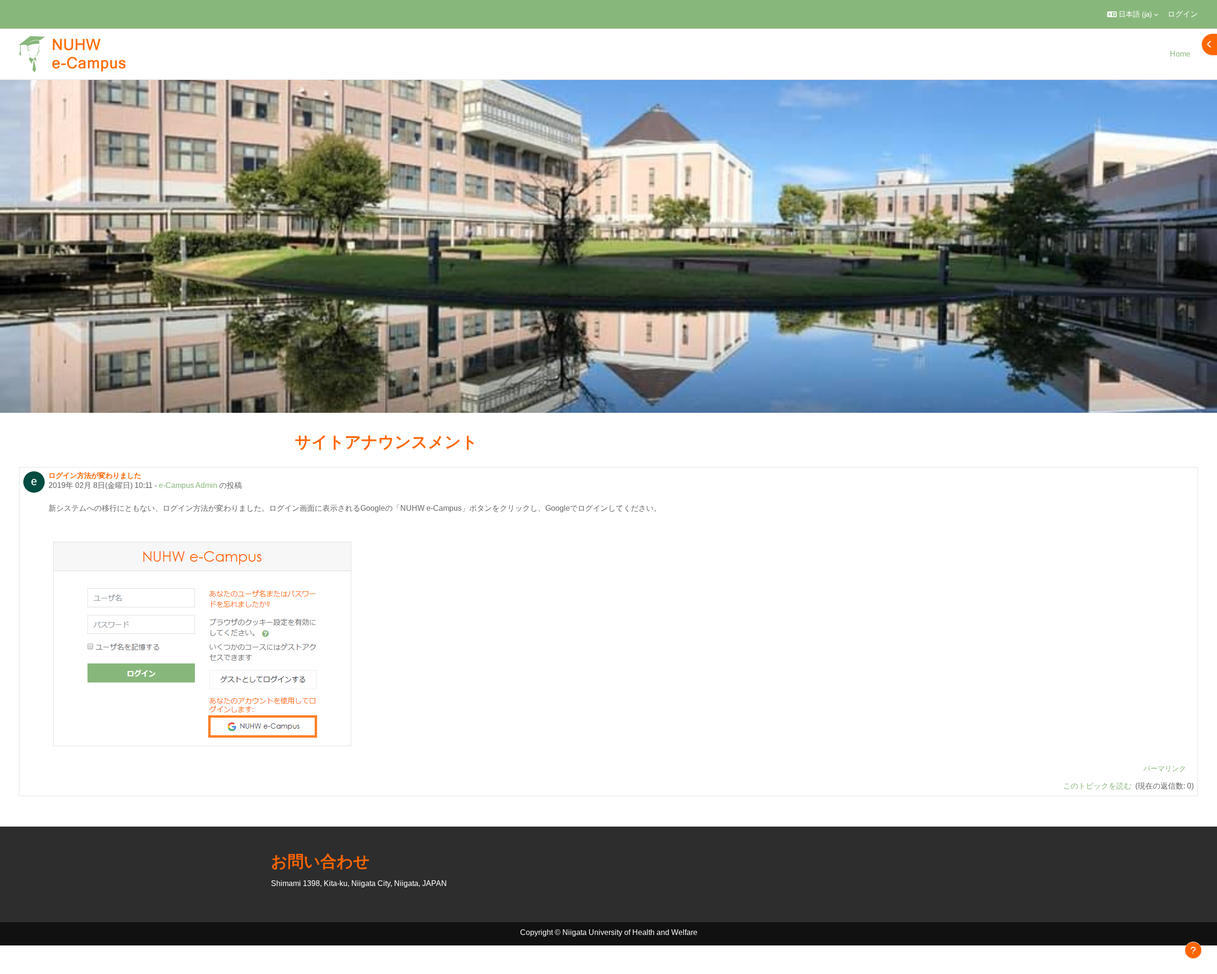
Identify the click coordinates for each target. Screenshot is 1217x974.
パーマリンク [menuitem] (1164, 768)
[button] (1132, 14)
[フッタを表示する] (1193, 950)
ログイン (1183, 14)
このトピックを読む (1098, 786)
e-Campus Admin (188, 485)
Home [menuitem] (1180, 54)
